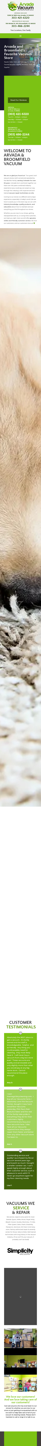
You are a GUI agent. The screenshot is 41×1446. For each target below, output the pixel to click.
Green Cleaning (13, 89)
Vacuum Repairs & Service (20, 906)
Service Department (15, 85)
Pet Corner (12, 92)
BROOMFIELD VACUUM (20, 21)
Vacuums (11, 82)
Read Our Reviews (18, 100)
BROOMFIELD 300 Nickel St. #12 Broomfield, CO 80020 (15, 129)
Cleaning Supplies (20, 951)
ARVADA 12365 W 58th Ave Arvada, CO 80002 (14, 109)
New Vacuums (20, 855)
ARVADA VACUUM (20, 13)
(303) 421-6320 (18, 114)
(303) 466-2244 (18, 134)
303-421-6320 (20, 17)
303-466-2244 (20, 26)
